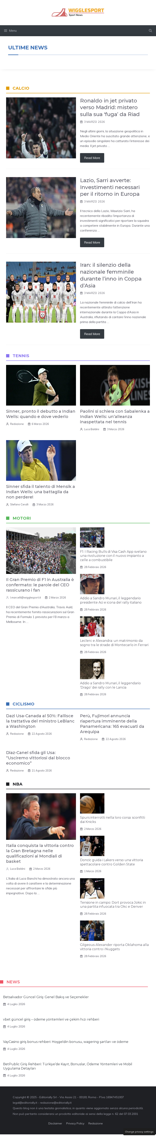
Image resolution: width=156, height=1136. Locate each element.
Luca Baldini (91, 429)
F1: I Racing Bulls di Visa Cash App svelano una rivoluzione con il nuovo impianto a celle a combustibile (113, 556)
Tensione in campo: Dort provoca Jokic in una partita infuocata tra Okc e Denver (113, 905)
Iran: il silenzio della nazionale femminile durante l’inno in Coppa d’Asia (111, 275)
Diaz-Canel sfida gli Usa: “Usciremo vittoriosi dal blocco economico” (38, 758)
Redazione (17, 423)
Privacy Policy (75, 1123)
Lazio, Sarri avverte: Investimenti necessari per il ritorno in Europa (110, 187)
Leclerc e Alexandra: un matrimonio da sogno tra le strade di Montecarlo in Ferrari (114, 643)
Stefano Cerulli (19, 504)
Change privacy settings (139, 1131)
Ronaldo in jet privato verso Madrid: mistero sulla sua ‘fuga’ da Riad (110, 107)
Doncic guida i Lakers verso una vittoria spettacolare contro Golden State (111, 862)
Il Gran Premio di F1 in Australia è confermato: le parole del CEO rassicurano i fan (40, 585)
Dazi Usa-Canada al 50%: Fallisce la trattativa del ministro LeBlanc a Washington (40, 721)
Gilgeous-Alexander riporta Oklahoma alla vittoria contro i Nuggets (114, 947)
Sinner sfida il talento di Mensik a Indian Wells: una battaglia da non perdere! (40, 491)
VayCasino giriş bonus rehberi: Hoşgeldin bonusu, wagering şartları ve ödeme (65, 1042)
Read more (92, 158)
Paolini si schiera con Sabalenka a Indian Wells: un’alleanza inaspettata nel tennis (115, 416)
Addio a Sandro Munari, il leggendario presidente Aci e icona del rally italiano (111, 600)
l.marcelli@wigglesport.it (25, 597)
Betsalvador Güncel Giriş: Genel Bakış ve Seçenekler (46, 997)
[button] (150, 30)
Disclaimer (55, 1123)
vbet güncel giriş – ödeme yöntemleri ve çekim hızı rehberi (51, 1019)
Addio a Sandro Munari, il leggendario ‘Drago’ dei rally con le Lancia (110, 685)
